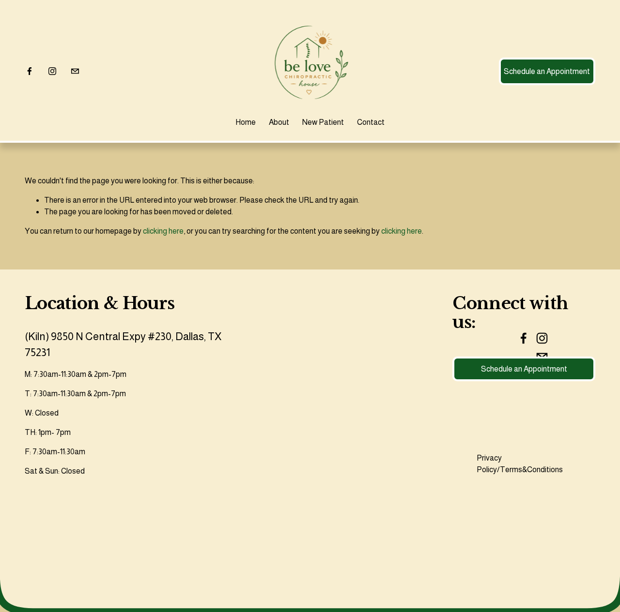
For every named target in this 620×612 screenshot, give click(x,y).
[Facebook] (29, 71)
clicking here (163, 231)
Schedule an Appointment (547, 71)
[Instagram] (52, 71)
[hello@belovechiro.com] (75, 71)
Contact (371, 122)
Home (245, 122)
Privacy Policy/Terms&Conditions (520, 464)
